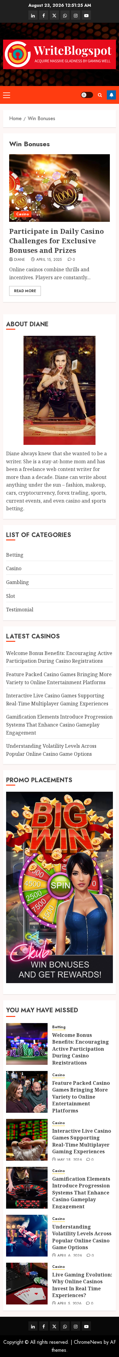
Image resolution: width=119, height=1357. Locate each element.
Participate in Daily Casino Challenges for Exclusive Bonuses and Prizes (56, 240)
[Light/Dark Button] (87, 95)
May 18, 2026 (69, 1160)
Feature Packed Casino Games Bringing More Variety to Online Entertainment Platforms (81, 1097)
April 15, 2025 (49, 259)
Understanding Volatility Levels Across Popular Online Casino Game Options (81, 1237)
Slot (10, 596)
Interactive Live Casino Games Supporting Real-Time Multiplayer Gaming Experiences (81, 1141)
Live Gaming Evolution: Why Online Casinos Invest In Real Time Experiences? (82, 1285)
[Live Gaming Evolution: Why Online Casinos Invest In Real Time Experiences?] (27, 1283)
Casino (22, 214)
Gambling (17, 582)
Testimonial (19, 609)
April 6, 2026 (69, 1255)
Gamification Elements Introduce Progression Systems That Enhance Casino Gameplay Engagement (59, 724)
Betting (14, 554)
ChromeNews (88, 1342)
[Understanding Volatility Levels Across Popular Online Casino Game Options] (27, 1236)
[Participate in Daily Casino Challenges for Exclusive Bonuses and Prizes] (59, 188)
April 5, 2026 (69, 1303)
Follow (111, 95)
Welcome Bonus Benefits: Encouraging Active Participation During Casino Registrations (59, 657)
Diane (19, 259)
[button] (6, 95)
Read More (25, 291)
